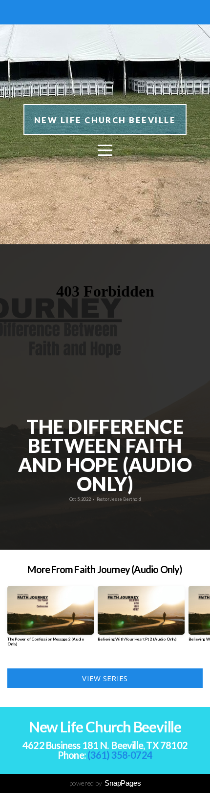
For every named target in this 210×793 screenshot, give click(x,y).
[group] (50, 620)
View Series (104, 678)
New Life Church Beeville (105, 120)
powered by (105, 783)
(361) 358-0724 (119, 755)
